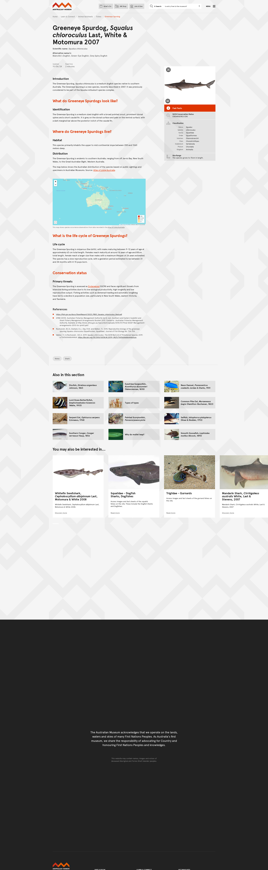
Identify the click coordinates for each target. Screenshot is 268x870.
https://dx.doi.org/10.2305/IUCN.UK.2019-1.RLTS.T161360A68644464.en (107, 337)
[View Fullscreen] (55, 222)
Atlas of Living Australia (104, 170)
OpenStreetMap (127, 224)
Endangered (94, 286)
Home (55, 16)
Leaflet (121, 224)
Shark (67, 358)
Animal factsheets (85, 16)
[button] (55, 181)
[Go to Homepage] (71, 865)
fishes (57, 358)
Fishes (98, 16)
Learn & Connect (68, 16)
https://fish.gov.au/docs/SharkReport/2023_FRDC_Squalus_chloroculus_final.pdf (89, 314)
